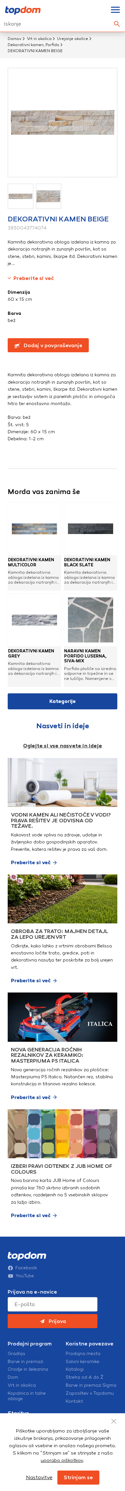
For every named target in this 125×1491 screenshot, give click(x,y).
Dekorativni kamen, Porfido (33, 45)
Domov (14, 38)
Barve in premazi (25, 1361)
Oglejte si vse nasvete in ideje (62, 746)
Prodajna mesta (83, 1353)
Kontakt (74, 1401)
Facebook (26, 1268)
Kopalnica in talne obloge (27, 1396)
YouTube (25, 1276)
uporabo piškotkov (62, 1460)
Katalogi (75, 1369)
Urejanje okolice (72, 38)
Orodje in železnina (28, 1369)
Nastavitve (39, 1477)
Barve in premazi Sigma (91, 1385)
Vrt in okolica (39, 38)
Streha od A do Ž (85, 1377)
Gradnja (16, 1353)
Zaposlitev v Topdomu (90, 1393)
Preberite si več (33, 278)
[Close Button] (114, 1421)
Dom (13, 1377)
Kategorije (62, 701)
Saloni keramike (82, 1361)
